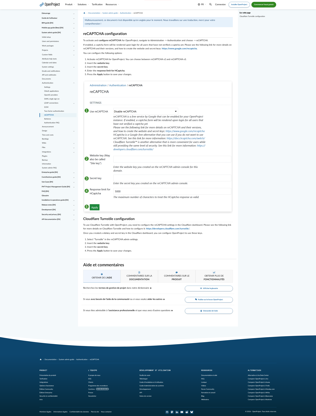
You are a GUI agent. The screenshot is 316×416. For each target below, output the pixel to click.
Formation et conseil (208, 392)
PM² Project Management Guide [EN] (56, 187)
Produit (69, 4)
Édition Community (46, 389)
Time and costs (47, 135)
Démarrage (46, 13)
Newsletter (92, 396)
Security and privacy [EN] (51, 214)
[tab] (102, 276)
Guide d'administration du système (151, 385)
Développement (145, 389)
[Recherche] (210, 4)
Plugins (44, 156)
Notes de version (145, 396)
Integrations (46, 152)
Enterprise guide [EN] (50, 172)
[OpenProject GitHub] (167, 412)
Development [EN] (49, 210)
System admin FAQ (49, 168)
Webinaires (205, 399)
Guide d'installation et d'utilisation (151, 382)
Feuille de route (144, 375)
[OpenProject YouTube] (182, 412)
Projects (45, 50)
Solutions (82, 4)
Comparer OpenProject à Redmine (260, 399)
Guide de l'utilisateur (49, 18)
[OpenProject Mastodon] (172, 412)
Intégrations (44, 382)
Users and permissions (50, 41)
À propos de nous (94, 375)
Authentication (47, 83)
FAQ (202, 379)
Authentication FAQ (51, 123)
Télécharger (143, 379)
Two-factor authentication (54, 111)
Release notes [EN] (49, 205)
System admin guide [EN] (51, 32)
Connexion (220, 4)
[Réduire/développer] (74, 13)
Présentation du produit (48, 375)
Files (43, 147)
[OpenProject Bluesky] (192, 412)
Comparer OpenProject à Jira (258, 379)
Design (44, 131)
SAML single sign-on (51, 99)
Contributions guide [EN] (51, 177)
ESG (89, 379)
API (140, 392)
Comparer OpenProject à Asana (259, 382)
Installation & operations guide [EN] (55, 200)
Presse (90, 392)
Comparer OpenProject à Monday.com (261, 389)
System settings (48, 67)
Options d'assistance (47, 385)
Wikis (44, 143)
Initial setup (46, 37)
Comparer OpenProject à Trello (259, 385)
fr (202, 4)
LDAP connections (51, 103)
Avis (41, 399)
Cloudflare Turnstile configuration (252, 16)
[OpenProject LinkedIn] (177, 412)
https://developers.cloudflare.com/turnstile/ (167, 229)
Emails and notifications (51, 71)
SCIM (46, 107)
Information (46, 164)
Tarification (43, 379)
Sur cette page (244, 13)
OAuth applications (51, 91)
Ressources (111, 4)
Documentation (94, 13)
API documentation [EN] (51, 219)
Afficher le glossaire (210, 288)
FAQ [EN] (45, 191)
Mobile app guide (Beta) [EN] (52, 28)
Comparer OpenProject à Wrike (259, 392)
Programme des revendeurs (98, 385)
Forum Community (207, 389)
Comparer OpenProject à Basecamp (260, 396)
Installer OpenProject (239, 4)
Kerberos (47, 119)
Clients (90, 382)
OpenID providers (51, 95)
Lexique (204, 382)
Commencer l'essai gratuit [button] (264, 4)
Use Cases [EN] (47, 182)
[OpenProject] (84, 13)
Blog (202, 396)
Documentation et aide (209, 375)
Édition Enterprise (46, 392)
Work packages (48, 46)
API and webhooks (49, 75)
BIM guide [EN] (47, 23)
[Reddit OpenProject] (187, 412)
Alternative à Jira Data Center (258, 375)
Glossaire (45, 196)
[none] (81, 33)
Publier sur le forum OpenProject (210, 300)
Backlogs (45, 139)
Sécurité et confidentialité (49, 396)
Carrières (91, 389)
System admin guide (110, 13)
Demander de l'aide (210, 311)
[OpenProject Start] (50, 4)
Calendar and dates (49, 63)
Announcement (48, 127)
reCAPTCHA (49, 115)
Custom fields (47, 55)
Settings (47, 87)
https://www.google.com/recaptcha (179, 49)
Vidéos (203, 385)
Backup (45, 160)
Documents (46, 79)
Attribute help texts (49, 59)
